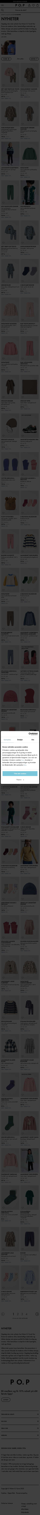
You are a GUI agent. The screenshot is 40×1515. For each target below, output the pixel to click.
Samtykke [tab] (7, 740)
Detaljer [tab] (20, 740)
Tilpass (18, 780)
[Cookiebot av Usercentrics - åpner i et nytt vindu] (29, 734)
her (22, 760)
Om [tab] (32, 740)
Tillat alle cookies (20, 773)
